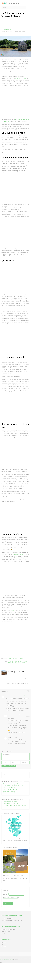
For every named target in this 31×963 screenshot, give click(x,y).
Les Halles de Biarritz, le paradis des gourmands (16, 683)
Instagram (4, 946)
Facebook (4, 942)
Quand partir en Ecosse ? (9, 791)
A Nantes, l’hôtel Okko (20, 78)
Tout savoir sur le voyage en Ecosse (12, 784)
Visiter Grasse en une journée (10, 801)
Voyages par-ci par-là (18, 658)
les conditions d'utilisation (6, 959)
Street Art (11, 662)
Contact (3, 933)
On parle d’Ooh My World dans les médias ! (12, 920)
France (10, 658)
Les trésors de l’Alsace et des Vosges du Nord (14, 805)
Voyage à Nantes (18, 554)
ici (18, 559)
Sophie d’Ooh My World (7, 918)
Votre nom (5, 894)
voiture (12, 610)
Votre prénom (6, 890)
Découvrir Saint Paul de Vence (10, 803)
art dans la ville (12, 661)
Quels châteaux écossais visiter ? (11, 793)
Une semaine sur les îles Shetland (11, 789)
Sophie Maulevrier (7, 29)
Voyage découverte (20, 662)
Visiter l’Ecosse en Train (9, 787)
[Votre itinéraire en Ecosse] (15, 873)
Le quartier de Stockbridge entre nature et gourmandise (18, 672)
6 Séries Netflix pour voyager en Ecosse (13, 785)
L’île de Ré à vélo (7, 807)
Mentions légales (6, 931)
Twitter (3, 944)
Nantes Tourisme (17, 563)
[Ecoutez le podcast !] (14, 836)
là (7, 561)
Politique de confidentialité (8, 929)
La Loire (20, 661)
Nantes (25, 661)
